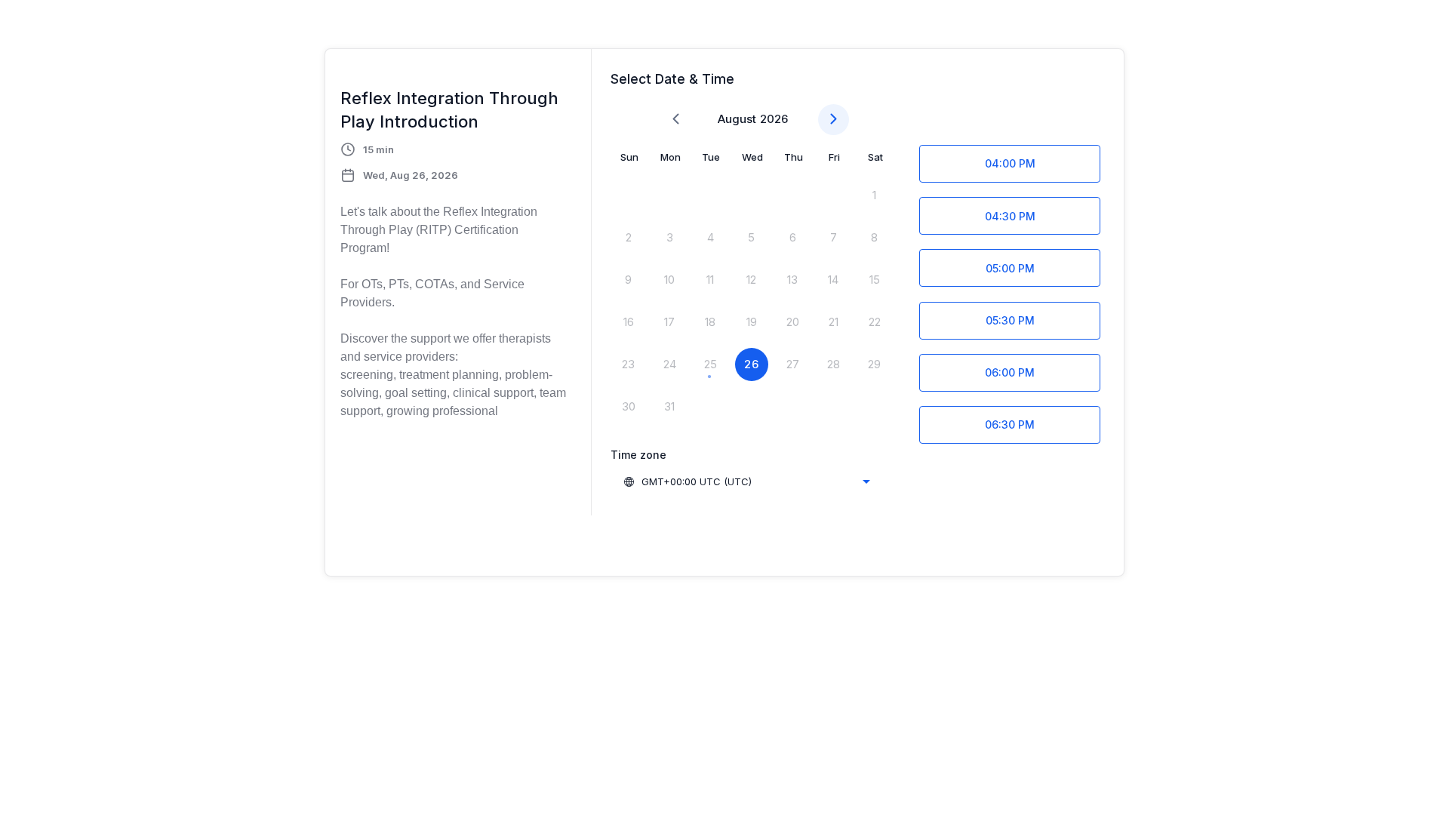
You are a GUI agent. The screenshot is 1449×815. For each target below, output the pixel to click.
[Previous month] (675, 119)
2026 (774, 119)
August (737, 119)
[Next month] (833, 119)
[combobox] (746, 481)
